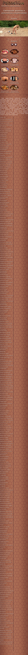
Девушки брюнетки (6, 511)
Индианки (3, 182)
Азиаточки (3, 625)
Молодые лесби (5, 332)
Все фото (14, 18)
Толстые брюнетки (6, 151)
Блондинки (3, 200)
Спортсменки (4, 235)
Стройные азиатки (5, 638)
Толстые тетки (4, 488)
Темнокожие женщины (4, 239)
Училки (2, 314)
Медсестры (3, 171)
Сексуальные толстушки (4, 177)
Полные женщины (5, 503)
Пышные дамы (4, 411)
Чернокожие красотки (6, 252)
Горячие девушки (5, 560)
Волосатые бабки (5, 338)
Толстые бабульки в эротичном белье (5, 65)
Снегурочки (3, 172)
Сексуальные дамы (6, 505)
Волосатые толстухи (6, 433)
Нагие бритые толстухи (5, 83)
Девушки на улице (5, 562)
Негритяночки (4, 233)
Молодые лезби (5, 395)
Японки (2, 585)
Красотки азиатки (5, 634)
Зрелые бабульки (5, 340)
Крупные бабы (4, 269)
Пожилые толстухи (6, 451)
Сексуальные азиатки (4, 597)
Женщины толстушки (6, 392)
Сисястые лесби (5, 334)
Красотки (3, 208)
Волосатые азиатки (6, 600)
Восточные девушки (6, 642)
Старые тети (4, 142)
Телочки (2, 547)
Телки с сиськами (5, 416)
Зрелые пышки (4, 507)
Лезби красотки (5, 357)
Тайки (2, 640)
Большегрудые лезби (6, 386)
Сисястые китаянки (6, 581)
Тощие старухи (4, 432)
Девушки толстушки (6, 327)
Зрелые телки (4, 439)
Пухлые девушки (5, 129)
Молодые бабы (5, 499)
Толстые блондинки (6, 244)
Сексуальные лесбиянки (4, 148)
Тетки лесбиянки (5, 372)
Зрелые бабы (4, 437)
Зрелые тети (4, 344)
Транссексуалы (5, 554)
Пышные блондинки (6, 282)
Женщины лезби (5, 165)
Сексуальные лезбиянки (4, 367)
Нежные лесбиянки (6, 399)
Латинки (2, 155)
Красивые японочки (6, 575)
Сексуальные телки (6, 523)
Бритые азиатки (5, 604)
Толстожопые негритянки (4, 311)
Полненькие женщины (4, 453)
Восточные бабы (5, 621)
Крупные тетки (4, 536)
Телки (2, 525)
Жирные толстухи (5, 447)
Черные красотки (5, 255)
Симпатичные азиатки (4, 578)
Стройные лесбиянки (6, 301)
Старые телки (4, 299)
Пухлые (2, 409)
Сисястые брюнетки (6, 418)
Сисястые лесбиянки (6, 295)
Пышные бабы (4, 521)
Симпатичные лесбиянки (4, 292)
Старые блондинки (6, 236)
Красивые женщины (6, 534)
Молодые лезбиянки (6, 397)
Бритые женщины (5, 466)
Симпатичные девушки (4, 479)
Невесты (2, 359)
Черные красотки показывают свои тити (14, 91)
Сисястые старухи (5, 195)
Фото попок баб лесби (14, 73)
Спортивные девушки (4, 483)
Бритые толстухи (5, 250)
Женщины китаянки (6, 632)
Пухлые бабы (4, 169)
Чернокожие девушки (6, 219)
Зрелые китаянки (5, 602)
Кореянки (3, 572)
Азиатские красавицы (6, 591)
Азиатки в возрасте (6, 644)
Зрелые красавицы (6, 342)
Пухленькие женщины (3, 406)
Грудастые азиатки (6, 608)
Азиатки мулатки (5, 589)
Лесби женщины (5, 390)
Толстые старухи (5, 430)
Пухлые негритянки (6, 278)
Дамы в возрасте (5, 167)
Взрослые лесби (5, 435)
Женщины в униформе (3, 557)
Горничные (3, 259)
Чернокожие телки (5, 254)
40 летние (3, 127)
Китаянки (3, 611)
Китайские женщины (6, 610)
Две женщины (4, 468)
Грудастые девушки (6, 225)
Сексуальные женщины (4, 538)
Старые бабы (4, 180)
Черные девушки (5, 221)
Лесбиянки (3, 138)
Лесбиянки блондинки (3, 272)
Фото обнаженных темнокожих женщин (14, 56)
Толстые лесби (4, 527)
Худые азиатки (4, 568)
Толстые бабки (4, 336)
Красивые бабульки (6, 125)
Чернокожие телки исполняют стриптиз (4, 91)
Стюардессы (4, 184)
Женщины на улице (6, 513)
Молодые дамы (5, 501)
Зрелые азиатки (5, 587)
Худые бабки (4, 206)
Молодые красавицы (6, 517)
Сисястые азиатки (5, 636)
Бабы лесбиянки (5, 153)
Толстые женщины (6, 428)
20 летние (3, 509)
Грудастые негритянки (3, 228)
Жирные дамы (4, 146)
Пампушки (3, 401)
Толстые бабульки (5, 242)
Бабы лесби (3, 248)
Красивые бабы (5, 497)
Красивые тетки (5, 193)
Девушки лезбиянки (6, 189)
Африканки (3, 210)
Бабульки (3, 246)
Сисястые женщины (6, 370)
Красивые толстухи (6, 161)
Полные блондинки (6, 119)
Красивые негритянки (6, 231)
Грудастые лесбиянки (3, 135)
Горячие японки (5, 594)
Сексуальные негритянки (4, 413)
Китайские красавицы (6, 613)
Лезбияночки (4, 274)
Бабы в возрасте (5, 212)
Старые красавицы (6, 297)
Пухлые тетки (4, 280)
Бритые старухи (5, 159)
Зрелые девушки (5, 553)
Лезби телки (4, 174)
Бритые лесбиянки (6, 325)
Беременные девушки (4, 197)
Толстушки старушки (6, 420)
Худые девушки (5, 496)
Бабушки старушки (6, 384)
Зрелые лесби (4, 321)
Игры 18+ (3, 117)
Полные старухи (5, 276)
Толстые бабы (4, 462)
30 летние (3, 140)
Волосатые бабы (5, 316)
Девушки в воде (5, 494)
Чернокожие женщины (4, 348)
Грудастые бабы (5, 470)
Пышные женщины (6, 163)
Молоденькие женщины (4, 472)
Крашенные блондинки (3, 531)
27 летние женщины (6, 566)
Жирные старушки (5, 144)
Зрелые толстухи (5, 464)
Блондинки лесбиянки (3, 186)
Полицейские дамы (6, 361)
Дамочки (2, 564)
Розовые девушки (5, 284)
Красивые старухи (5, 267)
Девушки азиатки (5, 606)
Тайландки (3, 583)
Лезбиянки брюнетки (6, 388)
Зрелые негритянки (6, 323)
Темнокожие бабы (5, 306)
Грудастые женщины (6, 261)
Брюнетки (3, 217)
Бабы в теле (4, 528)
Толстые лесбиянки (6, 374)
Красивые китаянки (6, 573)
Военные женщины (6, 376)
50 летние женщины (6, 382)
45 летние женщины (6, 443)
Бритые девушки (5, 492)
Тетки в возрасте (5, 308)
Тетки (1, 549)
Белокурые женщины (6, 214)
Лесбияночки (4, 394)
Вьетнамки (3, 619)
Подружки (3, 475)
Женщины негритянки (3, 329)
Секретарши (4, 133)
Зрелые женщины (5, 378)
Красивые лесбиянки (6, 265)
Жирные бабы (4, 353)
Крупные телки (4, 449)
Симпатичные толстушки (4, 542)
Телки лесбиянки (5, 426)
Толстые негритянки (6, 551)
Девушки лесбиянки (6, 223)
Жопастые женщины (6, 355)
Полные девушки (5, 363)
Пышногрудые (4, 456)
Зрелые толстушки (6, 441)
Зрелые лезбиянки (6, 380)
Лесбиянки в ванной (6, 121)
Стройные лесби (5, 422)
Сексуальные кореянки (4, 616)
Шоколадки (3, 290)
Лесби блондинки (5, 216)
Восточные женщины (6, 623)
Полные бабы (4, 477)
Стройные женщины (6, 545)
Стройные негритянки (3, 303)
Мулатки (2, 519)
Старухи (2, 486)
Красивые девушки (6, 515)
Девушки (2, 351)
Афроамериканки (5, 346)
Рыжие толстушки (5, 131)
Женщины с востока (6, 570)
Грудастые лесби (5, 263)
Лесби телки (4, 424)
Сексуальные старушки (4, 287)
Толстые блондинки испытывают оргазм (14, 65)
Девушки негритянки (6, 257)
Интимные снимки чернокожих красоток (14, 83)
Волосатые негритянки (3, 318)
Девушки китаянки (5, 592)
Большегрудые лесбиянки (4, 203)
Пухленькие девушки (6, 365)
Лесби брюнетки (5, 191)
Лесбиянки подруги (6, 403)
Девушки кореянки (5, 630)
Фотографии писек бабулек (5, 74)
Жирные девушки (5, 445)
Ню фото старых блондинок (4, 56)
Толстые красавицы (6, 157)
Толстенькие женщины (4, 459)
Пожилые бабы (4, 123)
